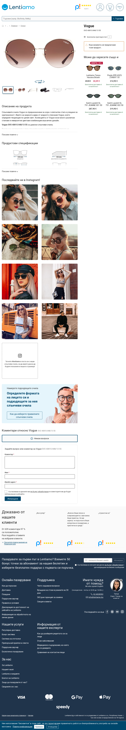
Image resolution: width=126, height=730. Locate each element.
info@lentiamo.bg (96, 597)
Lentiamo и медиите (10, 673)
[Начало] (3, 26)
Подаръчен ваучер (10, 598)
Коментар (9, 454)
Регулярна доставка (11, 630)
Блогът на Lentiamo (10, 678)
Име (7, 472)
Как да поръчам (9, 585)
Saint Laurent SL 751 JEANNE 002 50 (114, 104)
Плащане (6, 594)
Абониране (118, 560)
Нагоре (30, 715)
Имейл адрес (11, 482)
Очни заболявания (45, 641)
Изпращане (13, 498)
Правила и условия (10, 603)
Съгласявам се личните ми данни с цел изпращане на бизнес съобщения (100, 566)
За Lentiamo (7, 665)
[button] (8, 90)
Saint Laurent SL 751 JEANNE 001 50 (93, 104)
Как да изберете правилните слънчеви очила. (24, 415)
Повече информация (22, 726)
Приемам (39, 727)
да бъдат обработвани (39, 491)
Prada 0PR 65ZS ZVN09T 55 (114, 76)
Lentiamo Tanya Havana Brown (93, 76)
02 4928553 (98, 594)
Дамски (14, 26)
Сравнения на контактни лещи (51, 652)
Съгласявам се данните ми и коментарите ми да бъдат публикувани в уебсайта (38, 492)
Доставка (6, 590)
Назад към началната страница (14, 715)
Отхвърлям (52, 727)
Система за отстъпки (11, 638)
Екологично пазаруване (12, 651)
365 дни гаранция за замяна (50, 597)
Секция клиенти (44, 601)
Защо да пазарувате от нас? (14, 682)
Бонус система (8, 634)
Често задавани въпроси (48, 585)
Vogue (23, 26)
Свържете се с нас (10, 686)
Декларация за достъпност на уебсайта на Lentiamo (15, 608)
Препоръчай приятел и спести (15, 643)
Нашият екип (8, 669)
